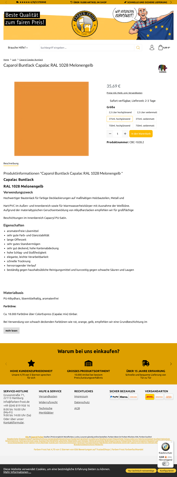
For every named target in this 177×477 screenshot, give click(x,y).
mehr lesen (11, 330)
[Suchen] (138, 47)
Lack (79, 441)
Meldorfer (99, 444)
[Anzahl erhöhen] (125, 133)
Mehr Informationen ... (17, 472)
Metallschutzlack (106, 439)
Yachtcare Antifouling (68, 442)
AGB (77, 408)
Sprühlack (84, 439)
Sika (27, 437)
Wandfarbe (54, 441)
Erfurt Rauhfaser (42, 442)
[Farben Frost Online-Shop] (88, 24)
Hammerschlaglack (145, 439)
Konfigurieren (167, 470)
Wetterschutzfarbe (96, 441)
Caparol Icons (135, 442)
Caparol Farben (37, 437)
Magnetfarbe (118, 439)
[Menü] (171, 443)
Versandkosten (48, 396)
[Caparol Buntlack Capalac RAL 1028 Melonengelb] (51, 119)
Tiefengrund (24, 441)
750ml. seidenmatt (145, 125)
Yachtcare (81, 442)
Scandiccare (54, 442)
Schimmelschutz (11, 441)
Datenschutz (82, 402)
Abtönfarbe (72, 441)
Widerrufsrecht (48, 402)
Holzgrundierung (131, 439)
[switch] (165, 464)
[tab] (10, 163)
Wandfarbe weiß (105, 442)
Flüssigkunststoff (25, 439)
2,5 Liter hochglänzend (120, 112)
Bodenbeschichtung (113, 441)
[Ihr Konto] (152, 47)
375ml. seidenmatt (145, 119)
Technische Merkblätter (46, 410)
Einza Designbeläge (16, 442)
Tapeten (32, 442)
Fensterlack (75, 439)
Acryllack (157, 439)
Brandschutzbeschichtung (84, 444)
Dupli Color (33, 441)
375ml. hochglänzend (119, 119)
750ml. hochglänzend (119, 125)
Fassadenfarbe (12, 439)
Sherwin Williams (148, 442)
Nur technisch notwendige (141, 470)
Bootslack (151, 441)
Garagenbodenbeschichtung (59, 439)
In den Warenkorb (141, 133)
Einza (26, 442)
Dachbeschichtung (39, 439)
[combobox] (87, 47)
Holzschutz (165, 439)
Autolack (42, 441)
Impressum (81, 396)
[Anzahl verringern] (110, 133)
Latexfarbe (63, 441)
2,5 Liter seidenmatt (147, 112)
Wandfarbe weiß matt (121, 442)
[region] (51, 119)
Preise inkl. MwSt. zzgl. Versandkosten (124, 93)
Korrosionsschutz (92, 442)
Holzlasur (85, 441)
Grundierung (93, 439)
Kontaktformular (13, 422)
